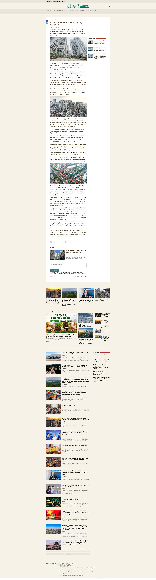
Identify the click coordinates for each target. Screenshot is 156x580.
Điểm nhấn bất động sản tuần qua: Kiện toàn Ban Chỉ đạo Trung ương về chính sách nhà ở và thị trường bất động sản (53, 301)
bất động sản (74, 152)
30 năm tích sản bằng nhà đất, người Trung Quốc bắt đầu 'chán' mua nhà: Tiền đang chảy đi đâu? (75, 419)
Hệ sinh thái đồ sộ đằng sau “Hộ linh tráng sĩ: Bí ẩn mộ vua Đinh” (75, 485)
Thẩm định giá (60, 10)
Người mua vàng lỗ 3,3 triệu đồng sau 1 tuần (74, 445)
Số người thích (84, 276)
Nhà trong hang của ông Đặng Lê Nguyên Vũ (100, 355)
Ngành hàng (94, 10)
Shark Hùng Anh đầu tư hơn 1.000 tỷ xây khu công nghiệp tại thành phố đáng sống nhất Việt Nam (86, 301)
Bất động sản (88, 10)
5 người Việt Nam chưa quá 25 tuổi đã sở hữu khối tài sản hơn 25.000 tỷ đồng (74, 498)
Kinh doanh (71, 10)
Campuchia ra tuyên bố (68, 405)
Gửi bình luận (54, 270)
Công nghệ (81, 10)
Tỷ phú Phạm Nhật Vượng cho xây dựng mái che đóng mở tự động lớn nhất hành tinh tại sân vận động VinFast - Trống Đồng (101, 379)
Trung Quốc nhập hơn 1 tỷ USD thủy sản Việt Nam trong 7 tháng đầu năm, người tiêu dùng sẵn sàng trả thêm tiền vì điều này (74, 392)
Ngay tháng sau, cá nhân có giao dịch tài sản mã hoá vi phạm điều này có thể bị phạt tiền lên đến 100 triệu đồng (75, 512)
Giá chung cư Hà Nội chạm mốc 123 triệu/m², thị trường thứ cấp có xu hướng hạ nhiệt (100, 49)
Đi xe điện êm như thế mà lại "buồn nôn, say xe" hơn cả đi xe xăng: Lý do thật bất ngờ (74, 365)
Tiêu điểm (54, 10)
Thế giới (76, 10)
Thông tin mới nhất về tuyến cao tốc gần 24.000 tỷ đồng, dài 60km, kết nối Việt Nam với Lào (101, 373)
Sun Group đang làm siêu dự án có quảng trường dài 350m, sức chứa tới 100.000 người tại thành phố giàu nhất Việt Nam (101, 366)
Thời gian (79, 276)
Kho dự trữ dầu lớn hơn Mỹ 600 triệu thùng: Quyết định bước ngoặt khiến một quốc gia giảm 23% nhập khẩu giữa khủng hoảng (105, 338)
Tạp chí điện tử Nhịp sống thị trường (53, 1)
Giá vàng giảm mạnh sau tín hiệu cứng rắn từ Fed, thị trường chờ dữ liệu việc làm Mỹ (105, 316)
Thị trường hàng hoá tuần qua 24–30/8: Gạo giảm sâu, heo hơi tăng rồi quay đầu (60, 336)
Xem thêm (67, 554)
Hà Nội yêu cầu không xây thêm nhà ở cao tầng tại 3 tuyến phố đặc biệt (101, 360)
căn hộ (59, 242)
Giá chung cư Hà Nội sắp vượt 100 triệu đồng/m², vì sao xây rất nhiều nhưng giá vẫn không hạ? (99, 42)
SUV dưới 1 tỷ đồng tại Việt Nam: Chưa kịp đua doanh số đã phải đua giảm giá (75, 353)
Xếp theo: (75, 276)
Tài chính (66, 10)
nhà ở (63, 242)
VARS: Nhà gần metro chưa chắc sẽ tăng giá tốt (101, 299)
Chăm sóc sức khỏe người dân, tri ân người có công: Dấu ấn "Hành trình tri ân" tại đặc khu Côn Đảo (75, 432)
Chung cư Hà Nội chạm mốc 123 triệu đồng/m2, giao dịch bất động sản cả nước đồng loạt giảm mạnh (100, 56)
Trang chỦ (49, 10)
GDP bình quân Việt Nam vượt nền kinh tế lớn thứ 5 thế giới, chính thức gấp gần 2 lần (75, 458)
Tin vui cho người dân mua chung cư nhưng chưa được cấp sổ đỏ (76, 251)
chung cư (54, 242)
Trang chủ (51, 19)
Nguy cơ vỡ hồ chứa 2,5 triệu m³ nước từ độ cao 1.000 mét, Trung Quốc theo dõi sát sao (85, 325)
